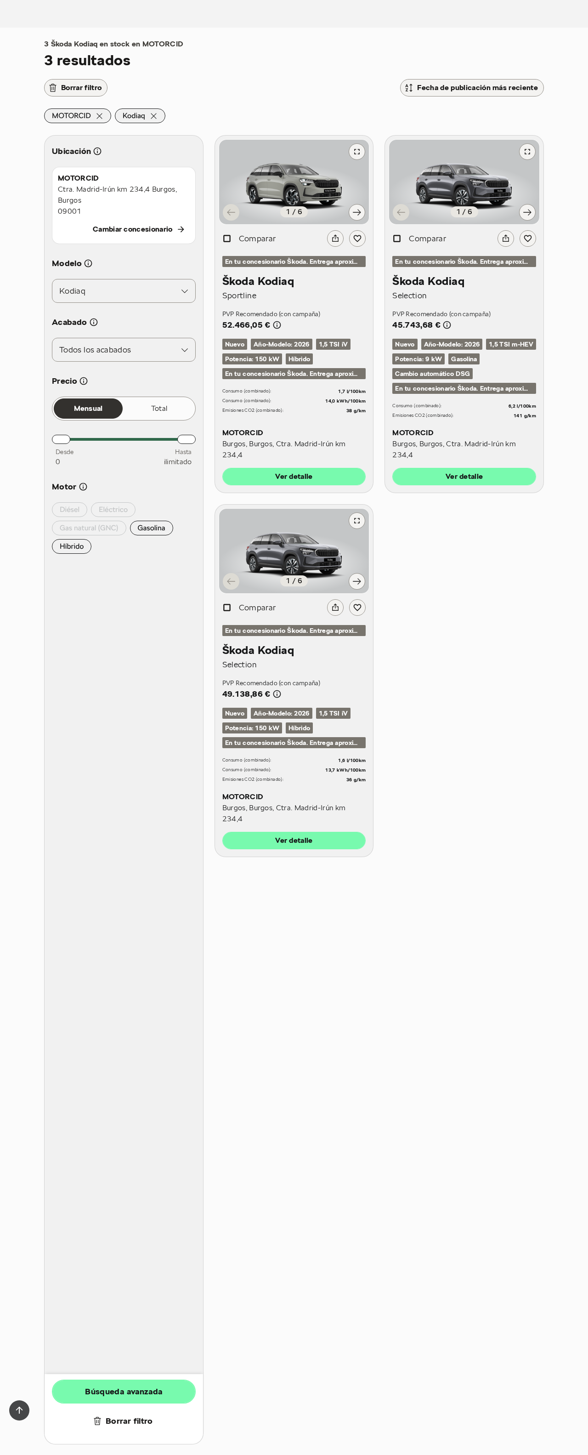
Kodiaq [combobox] (72, 291)
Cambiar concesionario (133, 229)
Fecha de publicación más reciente (477, 87)
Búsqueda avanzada (123, 1391)
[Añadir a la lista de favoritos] (357, 238)
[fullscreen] (357, 151)
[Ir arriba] (19, 1410)
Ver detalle (294, 476)
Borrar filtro (81, 87)
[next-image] (357, 212)
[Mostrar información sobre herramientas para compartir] (335, 238)
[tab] (88, 408)
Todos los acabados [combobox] (95, 349)
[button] (77, 115)
